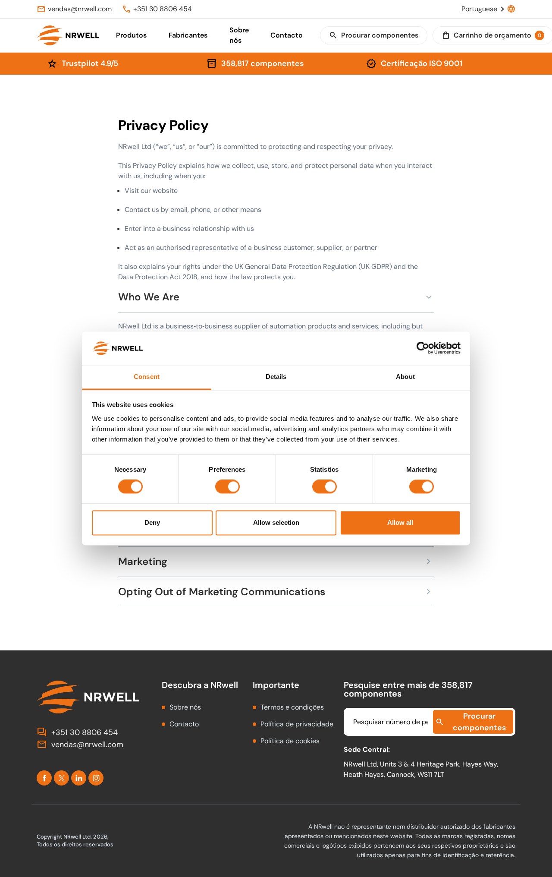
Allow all (400, 522)
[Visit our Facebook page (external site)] (44, 778)
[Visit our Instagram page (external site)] (96, 778)
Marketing (276, 561)
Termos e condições (292, 707)
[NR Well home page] (89, 697)
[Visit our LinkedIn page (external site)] (78, 778)
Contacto (286, 35)
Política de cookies (290, 740)
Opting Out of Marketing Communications (276, 592)
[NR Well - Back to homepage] (68, 35)
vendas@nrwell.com (80, 744)
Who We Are (276, 297)
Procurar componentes (373, 35)
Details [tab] (276, 376)
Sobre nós (239, 35)
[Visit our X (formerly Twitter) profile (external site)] (61, 778)
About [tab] (405, 376)
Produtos (131, 35)
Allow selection (276, 522)
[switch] (227, 487)
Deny (152, 522)
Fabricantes (188, 35)
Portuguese (488, 9)
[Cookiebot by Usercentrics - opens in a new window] (423, 348)
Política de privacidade (296, 724)
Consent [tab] (147, 376)
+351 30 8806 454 (77, 732)
